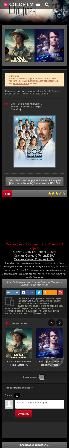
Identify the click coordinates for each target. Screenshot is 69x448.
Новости (20, 91)
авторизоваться (21, 83)
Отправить (23, 413)
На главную (19, 4)
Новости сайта (34, 91)
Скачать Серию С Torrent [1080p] (34, 251)
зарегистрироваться (47, 81)
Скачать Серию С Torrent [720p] (34, 255)
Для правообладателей (34, 444)
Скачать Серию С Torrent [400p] (34, 259)
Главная (9, 91)
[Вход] (17, 395)
